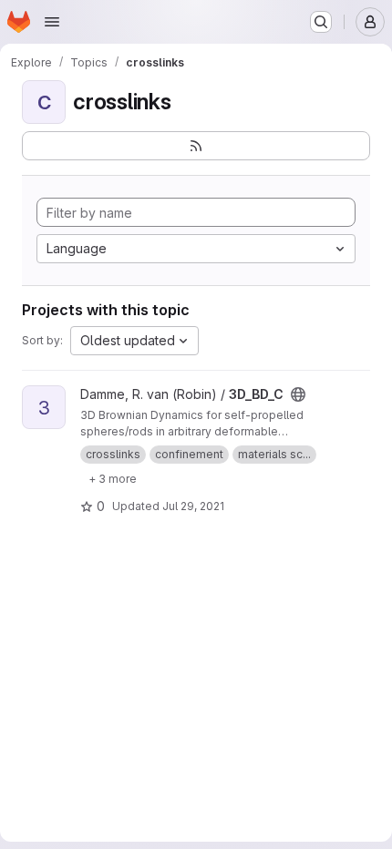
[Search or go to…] (321, 22)
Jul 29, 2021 (193, 506)
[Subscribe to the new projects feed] (196, 145)
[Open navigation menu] (52, 21)
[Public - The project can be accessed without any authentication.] (298, 394)
